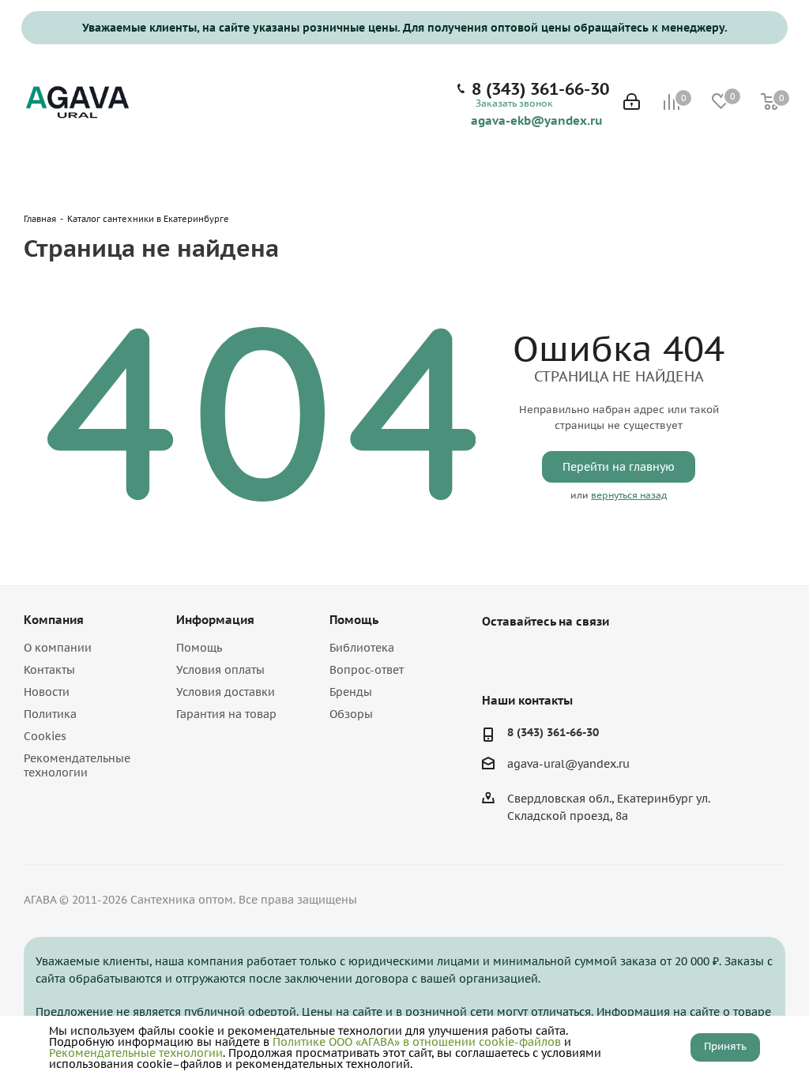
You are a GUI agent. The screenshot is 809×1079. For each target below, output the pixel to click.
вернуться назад (629, 495)
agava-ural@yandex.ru (568, 764)
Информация (215, 619)
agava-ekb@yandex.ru (537, 120)
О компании (58, 648)
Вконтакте (498, 658)
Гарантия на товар (226, 714)
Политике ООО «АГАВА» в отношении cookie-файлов (417, 1042)
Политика (50, 714)
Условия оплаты (220, 670)
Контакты (49, 670)
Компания (54, 619)
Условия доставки (225, 692)
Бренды (350, 692)
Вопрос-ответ (366, 670)
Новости (47, 692)
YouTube (537, 658)
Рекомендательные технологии (77, 765)
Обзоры (351, 714)
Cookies (45, 736)
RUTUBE (577, 658)
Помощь (199, 648)
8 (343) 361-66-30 (540, 89)
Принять (725, 1046)
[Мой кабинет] (631, 103)
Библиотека (361, 648)
